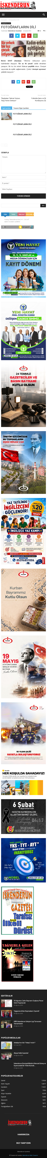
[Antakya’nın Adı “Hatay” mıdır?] (6, 1045)
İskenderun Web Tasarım (30, 1155)
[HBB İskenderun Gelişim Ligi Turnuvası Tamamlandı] (6, 1024)
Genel (3, 1080)
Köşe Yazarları (6, 1093)
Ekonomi (4, 1100)
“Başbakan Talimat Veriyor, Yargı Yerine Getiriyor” (10, 99)
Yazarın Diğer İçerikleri (21, 108)
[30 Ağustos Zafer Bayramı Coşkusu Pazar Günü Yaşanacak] (6, 1003)
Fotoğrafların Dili (14, 20)
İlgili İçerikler (6, 108)
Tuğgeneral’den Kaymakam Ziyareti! (26, 1011)
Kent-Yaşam (5, 1084)
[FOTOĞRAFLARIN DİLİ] (6, 116)
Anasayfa (4, 20)
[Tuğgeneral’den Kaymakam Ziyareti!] (6, 1013)
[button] (44, 15)
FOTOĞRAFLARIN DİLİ (22, 114)
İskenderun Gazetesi (15, 31)
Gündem (4, 1087)
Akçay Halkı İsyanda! (21, 1053)
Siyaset (3, 1097)
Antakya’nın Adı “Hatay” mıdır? (24, 1043)
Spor (2, 1090)
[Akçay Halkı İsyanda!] (6, 1055)
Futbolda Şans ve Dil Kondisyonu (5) (38, 99)
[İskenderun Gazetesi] (23, 6)
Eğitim (3, 1103)
